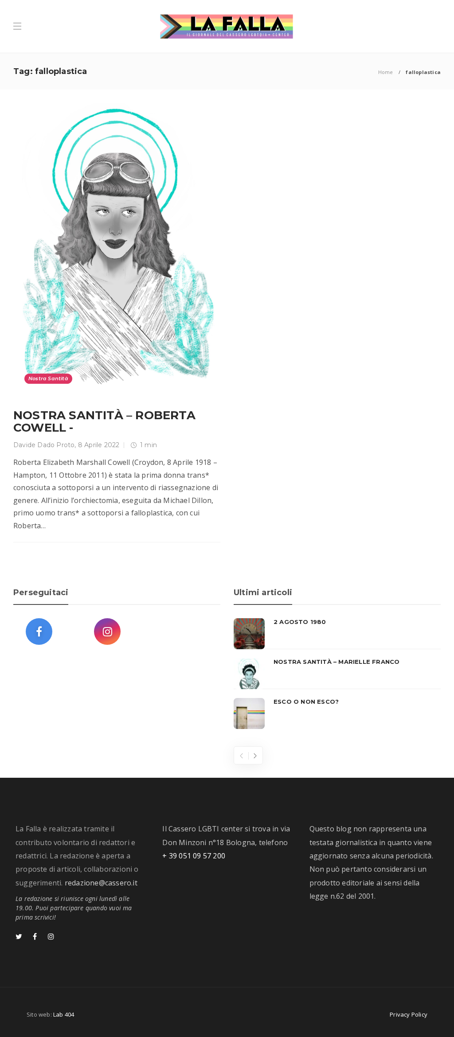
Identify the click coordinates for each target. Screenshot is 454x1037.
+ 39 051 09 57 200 (193, 856)
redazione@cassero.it (101, 883)
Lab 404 (63, 1014)
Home (385, 72)
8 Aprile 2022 (99, 445)
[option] (337, 673)
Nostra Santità (48, 378)
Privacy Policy (408, 1014)
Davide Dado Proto (43, 445)
